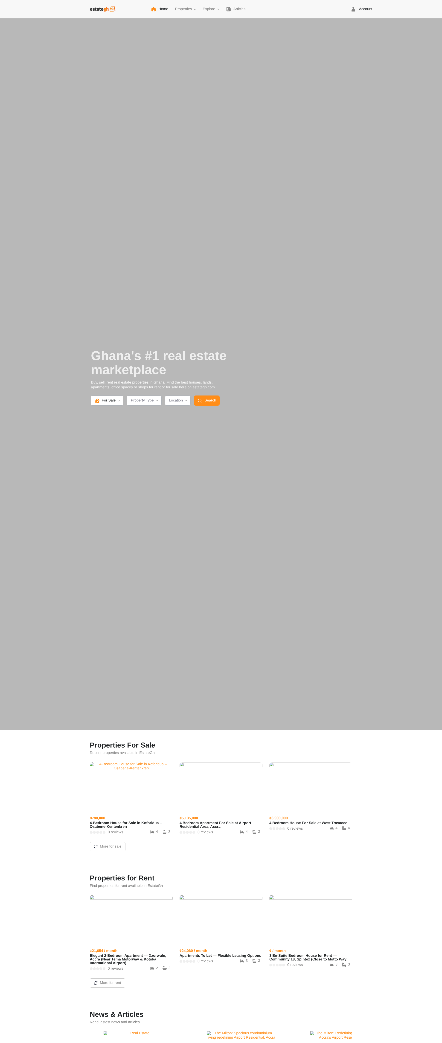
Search (210, 400)
